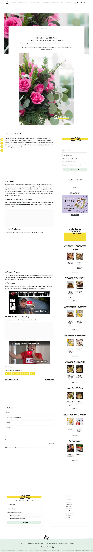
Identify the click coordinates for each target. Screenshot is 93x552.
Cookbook (46, 3)
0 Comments (60, 40)
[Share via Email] (1, 139)
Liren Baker (35, 40)
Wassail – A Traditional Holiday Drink (70, 455)
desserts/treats (69, 513)
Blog (27, 3)
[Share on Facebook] (1, 143)
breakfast (69, 510)
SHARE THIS (44, 28)
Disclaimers (63, 543)
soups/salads (69, 504)
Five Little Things (41, 35)
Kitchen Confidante (7, 2)
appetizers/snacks (68, 502)
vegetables (69, 506)
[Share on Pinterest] (1, 146)
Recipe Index (35, 3)
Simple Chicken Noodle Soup (79, 376)
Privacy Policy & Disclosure (34, 543)
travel (68, 519)
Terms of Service (67, 43)
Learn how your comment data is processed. (35, 447)
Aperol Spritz (79, 454)
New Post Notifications (70, 161)
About (20, 3)
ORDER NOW (75, 214)
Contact (69, 3)
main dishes (69, 508)
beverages (68, 515)
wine (69, 517)
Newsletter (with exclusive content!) (73, 165)
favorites (69, 499)
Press (21, 543)
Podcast (55, 3)
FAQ (62, 3)
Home (14, 3)
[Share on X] (1, 150)
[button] (74, 160)
